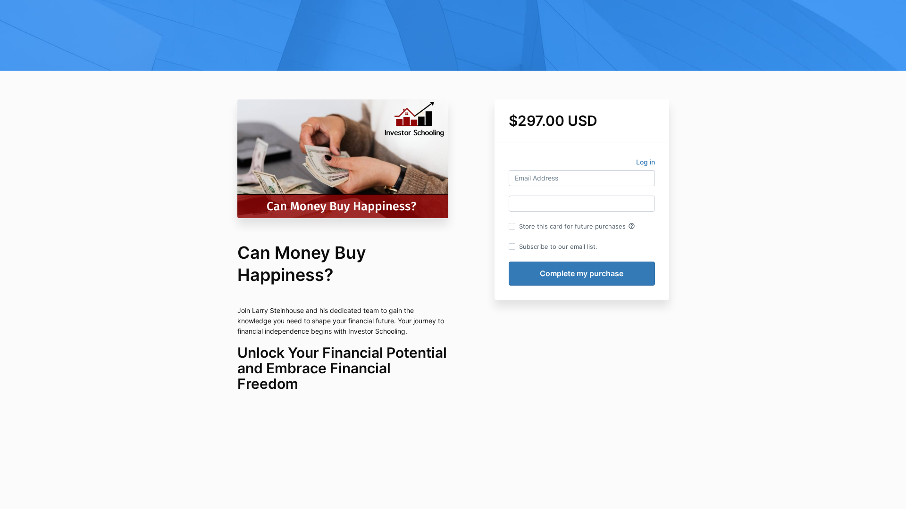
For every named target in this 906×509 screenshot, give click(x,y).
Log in (645, 162)
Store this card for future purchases (577, 226)
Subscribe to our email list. (558, 246)
